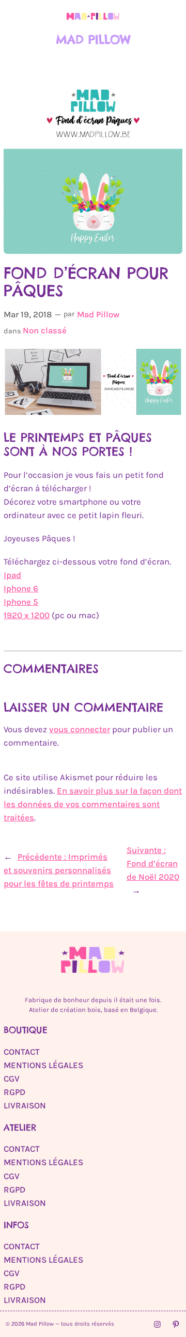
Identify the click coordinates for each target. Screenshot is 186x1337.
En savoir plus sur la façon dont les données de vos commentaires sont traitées (93, 804)
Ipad (12, 575)
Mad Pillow (93, 39)
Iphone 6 (21, 588)
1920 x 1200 (27, 615)
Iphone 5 (21, 602)
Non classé (45, 330)
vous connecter (79, 729)
